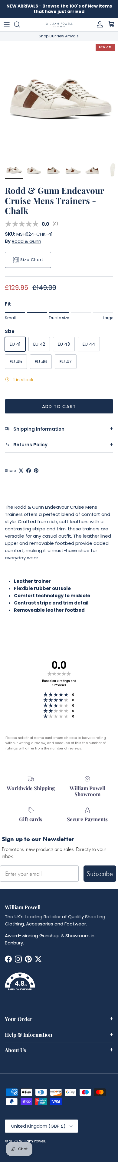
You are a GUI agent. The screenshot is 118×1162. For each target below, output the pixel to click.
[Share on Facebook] (28, 470)
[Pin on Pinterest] (36, 470)
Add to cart (59, 406)
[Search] (20, 24)
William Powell (32, 1141)
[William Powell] (59, 24)
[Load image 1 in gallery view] (59, 99)
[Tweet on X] (21, 470)
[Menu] (6, 24)
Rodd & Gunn (26, 241)
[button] (59, 985)
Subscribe (100, 873)
